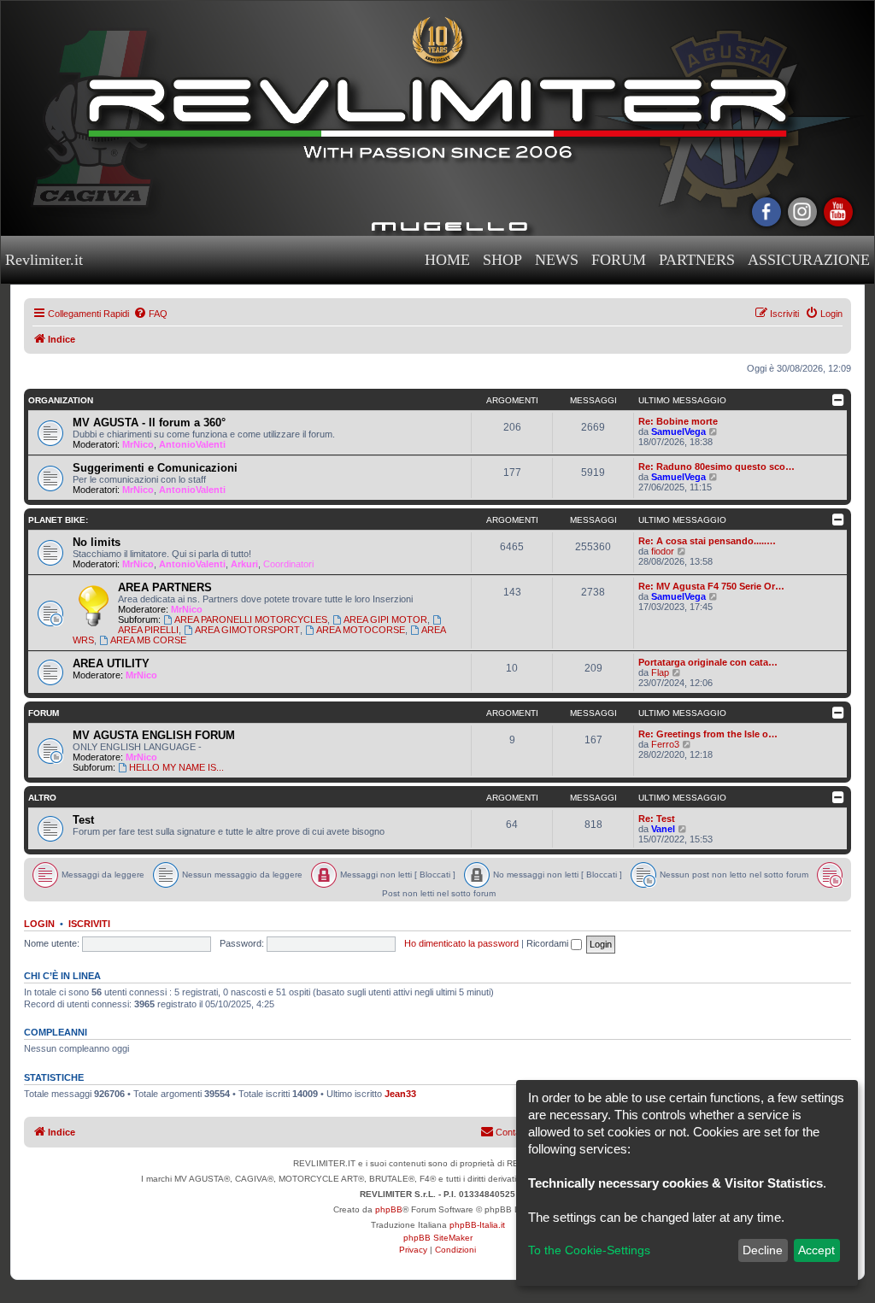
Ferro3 (665, 744)
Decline (763, 1250)
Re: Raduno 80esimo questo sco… (716, 466)
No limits (96, 542)
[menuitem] (150, 313)
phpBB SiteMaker (438, 1237)
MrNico (138, 444)
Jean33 (400, 1094)
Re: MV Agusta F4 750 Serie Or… (711, 586)
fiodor (662, 551)
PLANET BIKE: (58, 520)
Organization (60, 400)
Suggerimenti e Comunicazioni (155, 467)
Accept (816, 1250)
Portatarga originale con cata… (708, 662)
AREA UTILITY (111, 663)
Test (83, 819)
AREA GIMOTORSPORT (247, 630)
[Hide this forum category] (839, 400)
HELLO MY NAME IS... (176, 767)
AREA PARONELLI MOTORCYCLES (250, 619)
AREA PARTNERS (165, 587)
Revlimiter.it (44, 259)
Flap (660, 672)
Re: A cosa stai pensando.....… (707, 541)
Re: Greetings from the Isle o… (708, 734)
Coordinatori (288, 564)
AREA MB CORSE (148, 640)
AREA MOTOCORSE (360, 630)
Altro (42, 797)
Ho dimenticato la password (461, 943)
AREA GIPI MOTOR (385, 619)
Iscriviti (89, 924)
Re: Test (656, 818)
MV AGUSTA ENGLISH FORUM (154, 735)
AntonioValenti (192, 444)
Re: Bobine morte (678, 421)
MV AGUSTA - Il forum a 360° (149, 422)
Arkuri (244, 564)
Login (39, 924)
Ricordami (548, 943)
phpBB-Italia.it (477, 1225)
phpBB (388, 1209)
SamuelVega (678, 431)
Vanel (663, 829)
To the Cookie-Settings (589, 1250)
